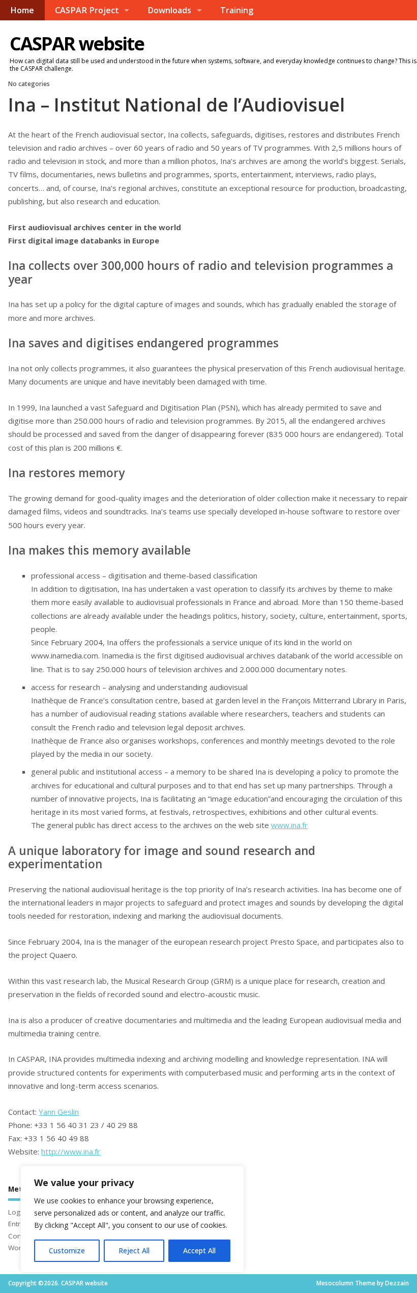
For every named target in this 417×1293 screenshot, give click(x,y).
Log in (18, 1212)
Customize (67, 1250)
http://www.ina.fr (70, 1151)
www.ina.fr (289, 825)
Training (236, 10)
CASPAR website (77, 43)
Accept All (199, 1250)
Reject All (134, 1250)
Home (22, 10)
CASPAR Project (87, 10)
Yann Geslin (59, 1112)
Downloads (169, 10)
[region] (132, 1219)
